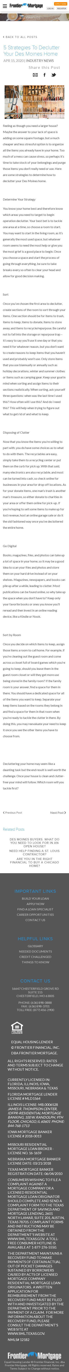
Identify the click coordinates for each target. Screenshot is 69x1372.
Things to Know (35, 962)
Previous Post (13, 812)
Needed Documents (35, 951)
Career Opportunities (35, 914)
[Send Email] (35, 75)
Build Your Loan (35, 898)
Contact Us (35, 920)
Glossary (35, 946)
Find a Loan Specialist (35, 909)
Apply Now (35, 904)
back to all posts (21, 37)
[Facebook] (44, 75)
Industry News (40, 60)
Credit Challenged (35, 957)
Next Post (57, 812)
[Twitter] (53, 75)
